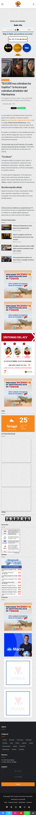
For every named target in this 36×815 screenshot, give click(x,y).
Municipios (28, 740)
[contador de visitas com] (18, 520)
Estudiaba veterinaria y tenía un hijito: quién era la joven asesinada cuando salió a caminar (24, 248)
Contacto (4, 767)
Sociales (14, 749)
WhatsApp (21, 108)
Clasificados (21, 802)
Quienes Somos (13, 802)
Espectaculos (5, 80)
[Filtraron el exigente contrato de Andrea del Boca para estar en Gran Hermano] (6, 236)
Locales (4, 740)
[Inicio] (18, 4)
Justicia (15, 746)
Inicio (5, 802)
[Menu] (2, 5)
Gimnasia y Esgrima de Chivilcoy (21, 120)
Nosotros (4, 755)
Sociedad (21, 749)
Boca (7, 120)
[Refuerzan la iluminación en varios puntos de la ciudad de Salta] (6, 227)
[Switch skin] (34, 5)
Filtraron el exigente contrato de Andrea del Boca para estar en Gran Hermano (23, 237)
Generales (11, 740)
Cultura (31, 743)
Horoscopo (16, 553)
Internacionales (6, 746)
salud (11, 743)
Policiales (4, 743)
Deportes (24, 743)
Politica (17, 743)
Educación (22, 746)
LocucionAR (21, 799)
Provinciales (20, 740)
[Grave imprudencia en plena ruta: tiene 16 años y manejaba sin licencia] (6, 259)
